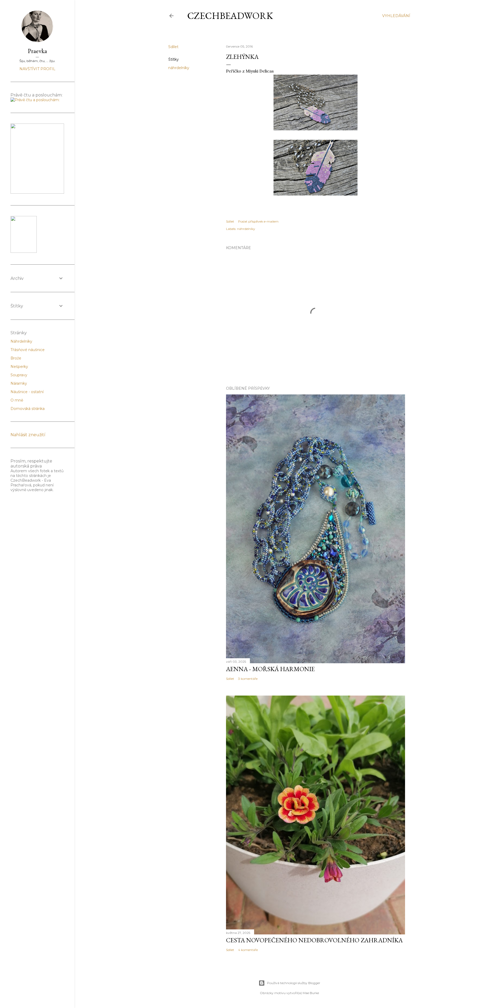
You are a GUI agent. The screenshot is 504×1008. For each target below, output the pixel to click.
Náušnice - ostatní (27, 391)
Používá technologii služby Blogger (293, 983)
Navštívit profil (37, 68)
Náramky (18, 383)
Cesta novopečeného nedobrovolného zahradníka (314, 940)
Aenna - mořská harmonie (270, 669)
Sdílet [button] (173, 46)
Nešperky (19, 366)
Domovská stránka (27, 408)
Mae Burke (311, 993)
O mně (16, 400)
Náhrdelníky (21, 341)
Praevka (37, 51)
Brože (15, 358)
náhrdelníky (178, 67)
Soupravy (18, 375)
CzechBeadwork (230, 15)
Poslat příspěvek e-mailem (258, 221)
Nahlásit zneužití (27, 434)
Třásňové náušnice (27, 349)
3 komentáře (248, 679)
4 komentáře (248, 950)
